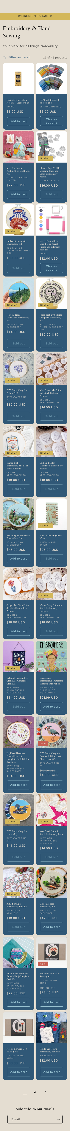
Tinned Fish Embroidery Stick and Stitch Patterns (17, 466)
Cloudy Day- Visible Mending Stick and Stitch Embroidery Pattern (50, 172)
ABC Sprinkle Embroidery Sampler (17, 905)
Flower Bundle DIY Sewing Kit (49, 975)
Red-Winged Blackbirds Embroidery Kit (18, 537)
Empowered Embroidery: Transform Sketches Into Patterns (51, 681)
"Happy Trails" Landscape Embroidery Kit (18, 318)
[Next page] (45, 1092)
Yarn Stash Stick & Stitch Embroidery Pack (51, 833)
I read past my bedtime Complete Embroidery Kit (51, 318)
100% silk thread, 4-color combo (50, 101)
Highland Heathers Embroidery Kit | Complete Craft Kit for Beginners (18, 757)
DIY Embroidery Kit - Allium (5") (18, 391)
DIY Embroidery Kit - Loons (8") (18, 833)
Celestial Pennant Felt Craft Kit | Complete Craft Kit (17, 681)
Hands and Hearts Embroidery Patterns (50, 1050)
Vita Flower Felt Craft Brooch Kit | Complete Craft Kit (18, 976)
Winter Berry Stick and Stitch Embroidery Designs (51, 608)
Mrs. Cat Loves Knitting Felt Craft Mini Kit (18, 171)
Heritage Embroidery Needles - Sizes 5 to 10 (18, 101)
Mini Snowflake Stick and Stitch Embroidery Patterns (51, 393)
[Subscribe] (58, 1119)
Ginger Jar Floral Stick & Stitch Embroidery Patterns (18, 608)
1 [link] (25, 1091)
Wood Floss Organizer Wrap (51, 537)
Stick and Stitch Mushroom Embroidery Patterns (51, 466)
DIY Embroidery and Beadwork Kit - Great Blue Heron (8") (50, 756)
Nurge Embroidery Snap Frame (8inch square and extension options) (50, 245)
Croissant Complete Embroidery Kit (16, 242)
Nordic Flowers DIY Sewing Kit (17, 1050)
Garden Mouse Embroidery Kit (47, 905)
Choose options (51, 120)
